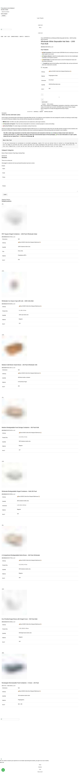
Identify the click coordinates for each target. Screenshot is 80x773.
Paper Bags (15, 153)
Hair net (50, 38)
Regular (73, 107)
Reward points (71, 724)
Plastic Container (8, 153)
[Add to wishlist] (3, 265)
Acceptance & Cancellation (60, 724)
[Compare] (3, 231)
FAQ (55, 720)
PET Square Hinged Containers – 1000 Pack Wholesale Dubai (19, 234)
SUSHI (54, 107)
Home (42, 38)
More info (2, 762)
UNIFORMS (46, 38)
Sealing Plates (22, 153)
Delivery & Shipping (58, 722)
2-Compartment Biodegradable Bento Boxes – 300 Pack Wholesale (21, 555)
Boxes (3, 153)
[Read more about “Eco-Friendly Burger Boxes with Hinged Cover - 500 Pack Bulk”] (3, 650)
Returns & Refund (58, 726)
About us (69, 720)
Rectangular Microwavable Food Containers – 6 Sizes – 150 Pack (20, 683)
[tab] (30, 111)
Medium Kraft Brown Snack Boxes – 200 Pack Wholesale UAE (19, 365)
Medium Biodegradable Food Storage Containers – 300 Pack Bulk (20, 427)
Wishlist (22, 724)
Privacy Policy (57, 729)
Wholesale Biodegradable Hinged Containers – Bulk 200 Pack (19, 491)
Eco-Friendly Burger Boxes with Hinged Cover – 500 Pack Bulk (19, 619)
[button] (3, 332)
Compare (23, 722)
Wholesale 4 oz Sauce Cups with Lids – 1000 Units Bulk (17, 301)
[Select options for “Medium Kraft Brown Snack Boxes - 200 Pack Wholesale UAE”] (3, 395)
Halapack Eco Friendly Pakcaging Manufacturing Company (56, 108)
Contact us (70, 722)
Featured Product (68, 107)
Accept (6, 762)
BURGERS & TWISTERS (64, 105)
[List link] (10, 737)
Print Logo (43, 724)
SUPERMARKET (54, 105)
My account (23, 720)
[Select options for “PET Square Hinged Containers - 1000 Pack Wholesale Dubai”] (3, 268)
